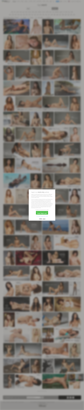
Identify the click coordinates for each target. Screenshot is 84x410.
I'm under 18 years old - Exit (42, 216)
